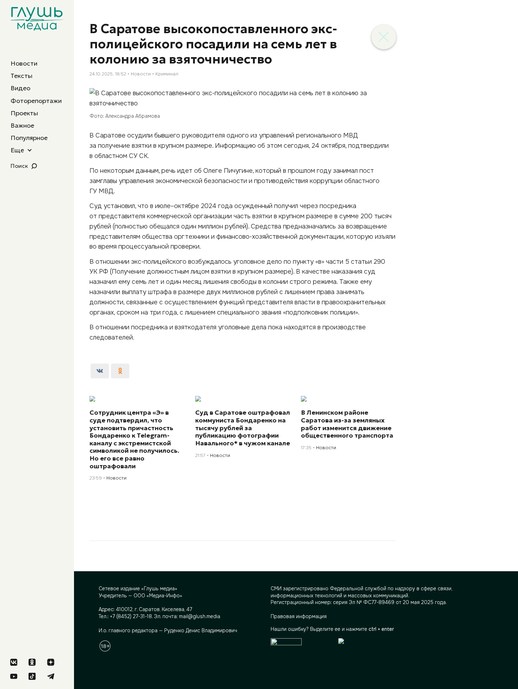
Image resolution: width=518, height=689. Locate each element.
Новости (24, 63)
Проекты (24, 113)
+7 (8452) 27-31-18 (131, 616)
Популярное (29, 138)
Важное (22, 125)
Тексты (21, 76)
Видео (20, 88)
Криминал (166, 74)
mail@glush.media (199, 616)
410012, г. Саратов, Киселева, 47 (154, 609)
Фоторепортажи (36, 101)
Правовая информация (299, 616)
